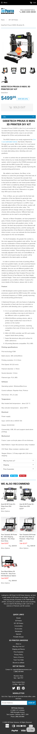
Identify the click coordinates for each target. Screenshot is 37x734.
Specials (18, 634)
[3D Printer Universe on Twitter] (13, 689)
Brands (18, 618)
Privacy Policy (18, 654)
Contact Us (9, 669)
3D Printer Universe (13, 722)
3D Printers (18, 620)
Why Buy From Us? (18, 646)
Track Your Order (18, 660)
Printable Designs (18, 637)
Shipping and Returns (18, 649)
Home (3, 20)
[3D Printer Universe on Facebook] (18, 689)
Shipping (18, 465)
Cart (34, 2)
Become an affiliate (18, 662)
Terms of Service (18, 657)
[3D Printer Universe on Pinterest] (23, 689)
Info (18, 117)
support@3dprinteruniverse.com (22, 669)
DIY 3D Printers (13, 20)
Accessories (18, 629)
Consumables (18, 626)
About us (18, 644)
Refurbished (18, 631)
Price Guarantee (18, 469)
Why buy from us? (18, 461)
